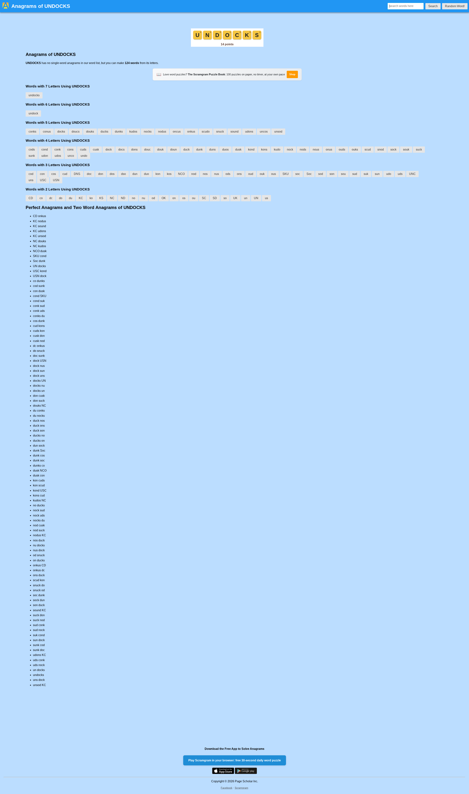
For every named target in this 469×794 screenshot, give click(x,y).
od (153, 198)
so (225, 198)
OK (164, 198)
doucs (76, 131)
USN (56, 180)
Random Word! (455, 6)
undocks (34, 95)
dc (50, 198)
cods (32, 149)
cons (70, 149)
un (245, 198)
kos (169, 173)
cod (31, 173)
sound (234, 131)
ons (239, 173)
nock (290, 149)
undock (33, 113)
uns (31, 180)
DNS (77, 173)
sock (393, 149)
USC (43, 180)
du (70, 198)
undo (84, 155)
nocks (148, 131)
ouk (262, 173)
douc (147, 149)
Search (433, 6)
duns (212, 149)
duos (225, 149)
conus (47, 131)
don (100, 173)
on (174, 198)
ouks (355, 149)
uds (400, 173)
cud (64, 173)
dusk (238, 149)
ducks (104, 131)
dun (134, 173)
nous (316, 149)
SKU (285, 173)
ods (228, 173)
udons (249, 131)
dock (109, 149)
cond (44, 149)
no (133, 198)
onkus (191, 131)
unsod (278, 131)
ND (123, 198)
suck (419, 149)
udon (44, 155)
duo (146, 173)
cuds (83, 149)
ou (193, 198)
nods (303, 149)
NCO (181, 173)
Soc (309, 173)
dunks (119, 131)
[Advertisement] (135, 716)
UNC (412, 173)
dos (112, 173)
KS (101, 198)
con (42, 173)
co (41, 198)
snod (380, 149)
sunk (32, 155)
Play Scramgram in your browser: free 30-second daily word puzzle (234, 760)
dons (134, 149)
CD (31, 198)
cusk (96, 149)
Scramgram (241, 787)
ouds (342, 149)
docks (61, 131)
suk (366, 173)
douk (160, 149)
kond (251, 149)
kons (264, 149)
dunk (199, 149)
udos (58, 155)
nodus (162, 131)
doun (173, 149)
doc (89, 173)
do (60, 198)
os (183, 198)
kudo (277, 149)
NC (112, 198)
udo (388, 173)
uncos (264, 131)
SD (215, 198)
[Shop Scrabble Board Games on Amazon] (227, 45)
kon (158, 173)
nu (143, 198)
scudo (206, 131)
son (332, 173)
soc (297, 173)
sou (343, 173)
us (266, 198)
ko (91, 198)
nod (193, 173)
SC (204, 198)
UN (256, 198)
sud (354, 173)
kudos (133, 131)
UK (235, 198)
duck (186, 149)
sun (377, 173)
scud (368, 149)
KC (81, 198)
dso (123, 173)
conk (57, 149)
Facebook (226, 787)
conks (32, 131)
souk (406, 149)
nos (205, 173)
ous (273, 173)
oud (250, 173)
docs (121, 149)
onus (329, 149)
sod (320, 173)
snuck (220, 131)
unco (71, 155)
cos (53, 173)
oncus (177, 131)
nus (216, 173)
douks (90, 131)
